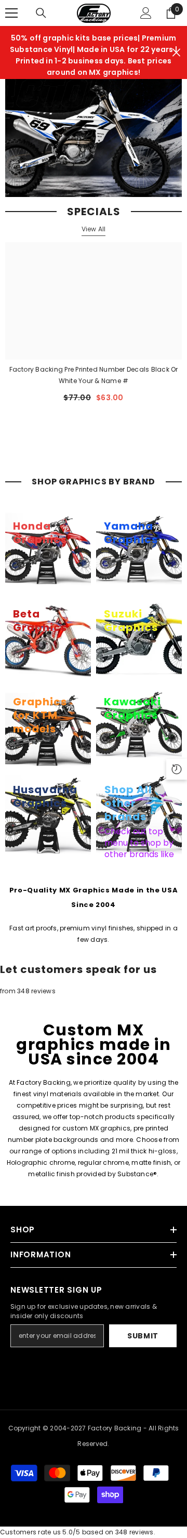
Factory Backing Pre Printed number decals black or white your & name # (93, 375)
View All (94, 229)
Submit (142, 1336)
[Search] (41, 13)
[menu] (11, 13)
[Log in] (146, 13)
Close (176, 52)
